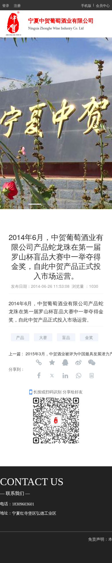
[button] (37, 204)
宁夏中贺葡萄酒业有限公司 (62, 21)
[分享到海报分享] (91, 375)
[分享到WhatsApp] (78, 375)
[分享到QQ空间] (52, 362)
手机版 (86, 5)
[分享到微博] (78, 362)
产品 (20, 337)
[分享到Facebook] (39, 375)
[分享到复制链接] (39, 362)
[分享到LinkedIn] (65, 375)
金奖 (89, 337)
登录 (5, 5)
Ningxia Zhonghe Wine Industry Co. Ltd (56, 28)
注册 (17, 5)
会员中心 (103, 5)
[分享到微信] (91, 362)
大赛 (43, 337)
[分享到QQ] (65, 362)
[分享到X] (52, 375)
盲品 (66, 337)
